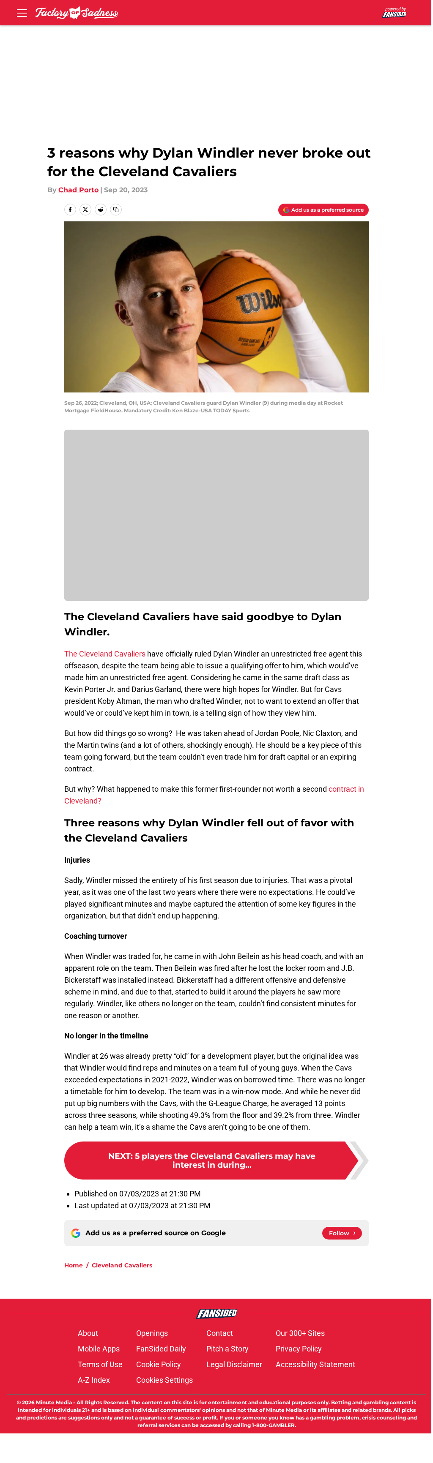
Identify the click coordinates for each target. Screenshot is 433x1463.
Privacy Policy (299, 1348)
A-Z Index (94, 1380)
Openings (152, 1333)
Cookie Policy (158, 1364)
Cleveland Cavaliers (122, 1265)
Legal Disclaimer (234, 1364)
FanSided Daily (161, 1348)
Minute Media (54, 1402)
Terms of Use (100, 1364)
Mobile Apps (99, 1348)
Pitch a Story (227, 1348)
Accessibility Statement (315, 1364)
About (88, 1333)
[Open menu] (22, 13)
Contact (219, 1333)
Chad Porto (78, 190)
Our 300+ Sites (300, 1333)
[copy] (116, 209)
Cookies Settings (164, 1380)
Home (73, 1265)
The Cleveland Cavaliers (105, 653)
